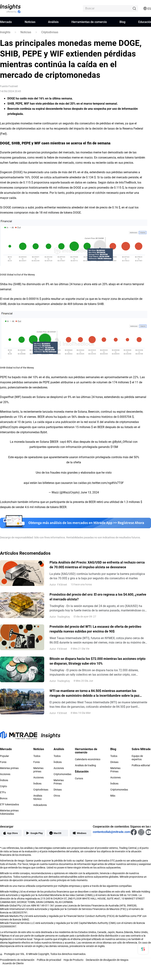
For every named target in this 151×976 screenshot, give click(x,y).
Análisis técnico (37, 797)
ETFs (3, 792)
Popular (4, 756)
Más (112, 795)
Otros (57, 795)
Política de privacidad (49, 960)
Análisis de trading (85, 765)
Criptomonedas (62, 774)
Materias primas (9, 768)
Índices (4, 780)
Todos (36, 756)
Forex (3, 762)
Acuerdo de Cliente (13, 963)
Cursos (79, 778)
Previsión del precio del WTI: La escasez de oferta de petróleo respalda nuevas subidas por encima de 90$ (95, 628)
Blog (122, 22)
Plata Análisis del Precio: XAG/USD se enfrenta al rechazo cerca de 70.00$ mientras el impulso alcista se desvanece (97, 564)
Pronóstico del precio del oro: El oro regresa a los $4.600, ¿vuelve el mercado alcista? (98, 596)
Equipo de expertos (137, 757)
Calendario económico (87, 759)
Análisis (53, 22)
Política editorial (141, 765)
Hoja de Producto (73, 960)
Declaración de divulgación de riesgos (107, 960)
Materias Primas (59, 782)
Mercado (6, 22)
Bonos (3, 798)
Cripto (3, 786)
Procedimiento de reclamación (17, 960)
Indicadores (40, 805)
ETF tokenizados (9, 804)
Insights (5, 32)
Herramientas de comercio (89, 22)
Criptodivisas (49, 32)
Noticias (30, 22)
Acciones (5, 774)
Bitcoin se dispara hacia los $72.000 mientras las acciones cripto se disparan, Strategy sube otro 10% (97, 661)
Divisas (58, 789)
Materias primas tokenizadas (9, 812)
